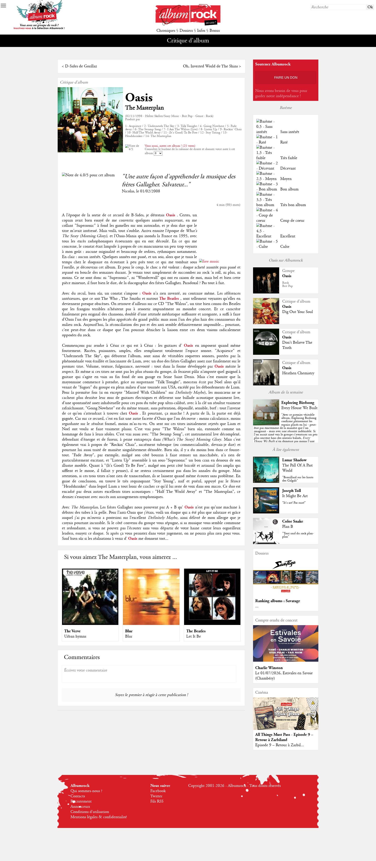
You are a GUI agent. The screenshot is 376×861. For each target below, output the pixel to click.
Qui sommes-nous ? (86, 791)
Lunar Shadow (294, 460)
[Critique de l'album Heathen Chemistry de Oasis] (266, 384)
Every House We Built (299, 408)
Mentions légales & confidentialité (98, 817)
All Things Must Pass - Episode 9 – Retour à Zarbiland (284, 737)
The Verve (72, 631)
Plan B (287, 526)
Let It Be (193, 636)
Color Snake (292, 521)
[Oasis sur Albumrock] (266, 292)
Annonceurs (80, 806)
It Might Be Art (295, 496)
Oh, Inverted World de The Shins (210, 66)
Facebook (158, 791)
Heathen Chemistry (298, 373)
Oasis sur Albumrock (286, 260)
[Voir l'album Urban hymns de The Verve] (90, 623)
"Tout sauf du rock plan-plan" (298, 535)
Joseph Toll (291, 490)
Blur (129, 631)
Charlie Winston (269, 667)
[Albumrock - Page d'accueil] (188, 24)
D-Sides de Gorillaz (81, 66)
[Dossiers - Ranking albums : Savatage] (285, 593)
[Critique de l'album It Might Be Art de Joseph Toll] (266, 512)
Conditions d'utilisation (89, 811)
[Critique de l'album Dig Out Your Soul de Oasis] (266, 323)
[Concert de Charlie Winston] (285, 660)
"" (285, 433)
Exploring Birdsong (297, 402)
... (256, 606)
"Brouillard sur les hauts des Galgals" (297, 479)
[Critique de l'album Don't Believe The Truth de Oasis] (266, 353)
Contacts (77, 796)
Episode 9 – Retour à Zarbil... (279, 745)
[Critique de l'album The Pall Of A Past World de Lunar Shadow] (266, 481)
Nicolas (128, 191)
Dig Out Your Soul (297, 312)
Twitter (156, 796)
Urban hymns (75, 636)
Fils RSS (156, 801)
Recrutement (81, 801)
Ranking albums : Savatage (277, 600)
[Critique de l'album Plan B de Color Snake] (266, 543)
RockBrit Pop (287, 284)
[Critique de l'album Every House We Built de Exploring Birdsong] (266, 424)
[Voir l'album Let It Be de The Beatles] (212, 623)
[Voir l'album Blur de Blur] (151, 623)
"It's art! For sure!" (294, 503)
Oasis (139, 97)
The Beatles (196, 631)
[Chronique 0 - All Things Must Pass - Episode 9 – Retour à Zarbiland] (285, 717)
